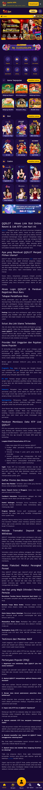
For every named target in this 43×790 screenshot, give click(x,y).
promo (10, 758)
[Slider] (21, 29)
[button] (4, 29)
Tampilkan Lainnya (33, 80)
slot (31, 259)
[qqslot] (6, 11)
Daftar (33, 11)
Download (34, 4)
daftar (18, 370)
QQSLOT (5, 230)
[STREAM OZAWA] (37, 30)
